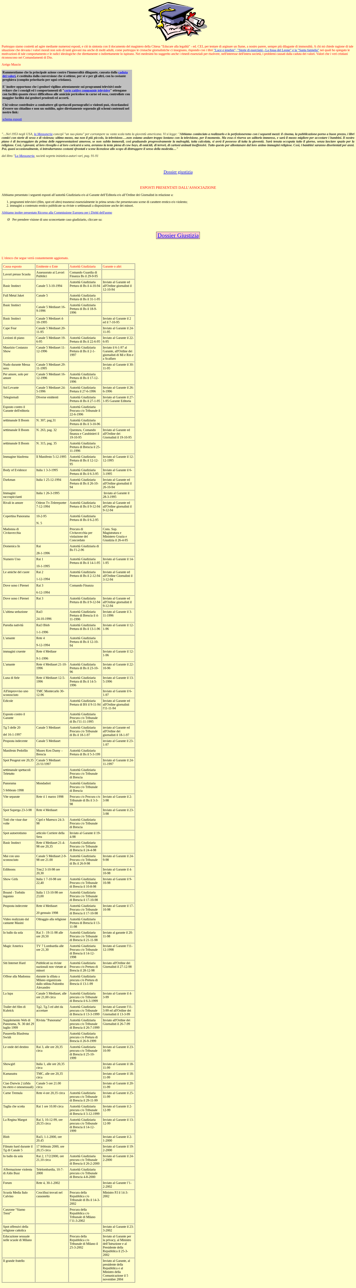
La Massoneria (24, 156)
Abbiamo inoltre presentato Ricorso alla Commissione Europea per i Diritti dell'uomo (57, 212)
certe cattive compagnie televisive (87, 90)
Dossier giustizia (178, 171)
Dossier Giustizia (178, 235)
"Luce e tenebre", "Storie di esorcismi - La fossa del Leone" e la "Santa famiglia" (266, 50)
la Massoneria (43, 134)
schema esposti (12, 119)
